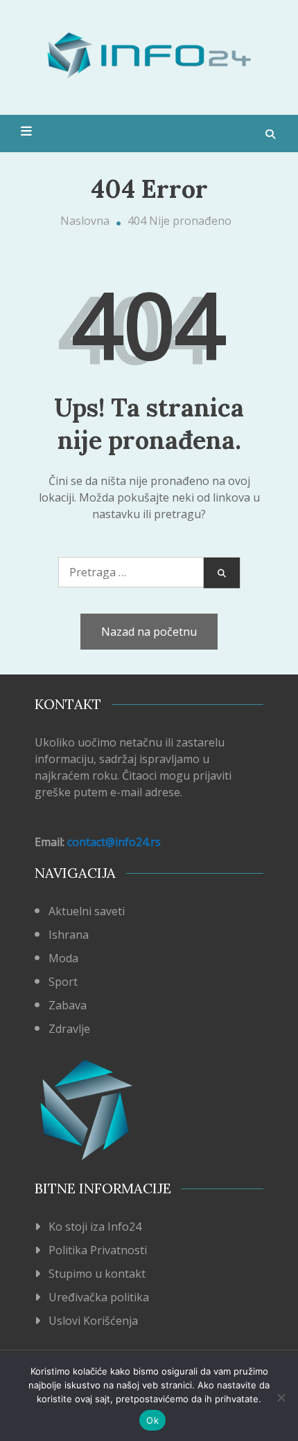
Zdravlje (69, 1028)
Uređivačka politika (99, 1297)
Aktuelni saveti (87, 911)
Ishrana (69, 934)
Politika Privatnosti (98, 1250)
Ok (152, 1420)
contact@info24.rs (114, 842)
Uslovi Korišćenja (93, 1320)
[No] (281, 1397)
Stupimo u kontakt (97, 1273)
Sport (63, 981)
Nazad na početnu (149, 631)
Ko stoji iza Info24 (95, 1226)
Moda (63, 958)
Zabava (68, 1005)
